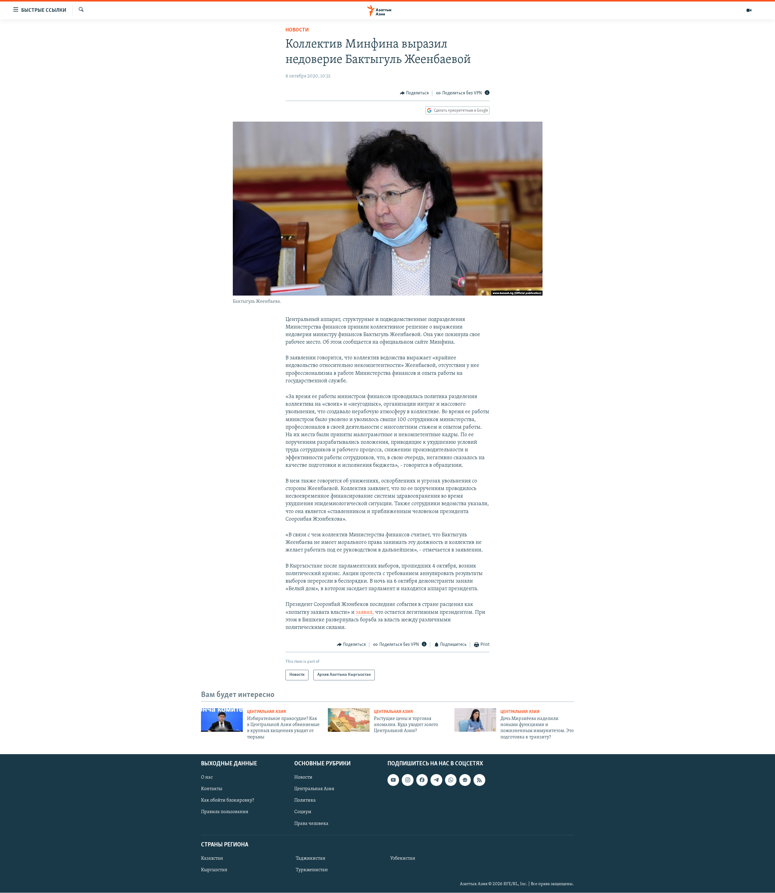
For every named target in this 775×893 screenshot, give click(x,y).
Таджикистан (310, 858)
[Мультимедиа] (749, 10)
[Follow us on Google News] (465, 780)
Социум (302, 812)
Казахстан (212, 858)
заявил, (365, 612)
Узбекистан (402, 858)
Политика (305, 800)
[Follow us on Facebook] (422, 780)
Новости (297, 30)
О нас (207, 777)
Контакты (211, 789)
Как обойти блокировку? (227, 800)
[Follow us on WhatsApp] (451, 780)
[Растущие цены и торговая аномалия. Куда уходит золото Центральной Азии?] (349, 720)
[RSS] (479, 780)
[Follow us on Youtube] (393, 780)
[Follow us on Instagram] (407, 780)
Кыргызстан (214, 870)
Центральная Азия (266, 712)
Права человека (311, 823)
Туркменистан (312, 870)
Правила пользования (224, 812)
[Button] (414, 93)
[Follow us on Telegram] (436, 780)
